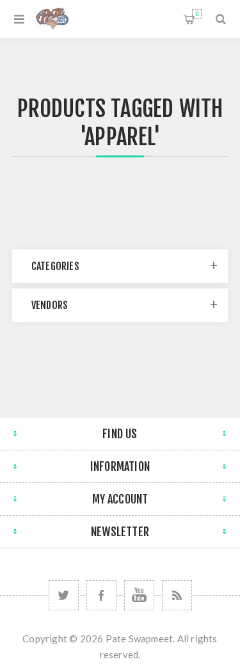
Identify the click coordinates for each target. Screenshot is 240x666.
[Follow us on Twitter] (64, 595)
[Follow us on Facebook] (101, 595)
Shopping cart (196, 13)
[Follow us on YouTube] (139, 595)
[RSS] (177, 595)
